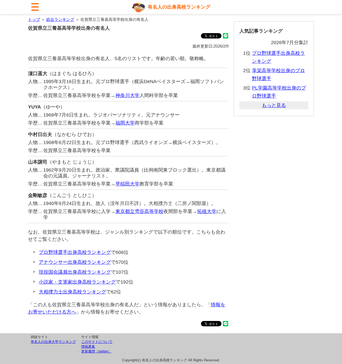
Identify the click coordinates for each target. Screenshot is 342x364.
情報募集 (88, 346)
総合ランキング (60, 19)
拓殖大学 (206, 211)
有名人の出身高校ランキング (179, 7)
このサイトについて (96, 342)
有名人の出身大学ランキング (53, 342)
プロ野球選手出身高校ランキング (75, 252)
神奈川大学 (127, 95)
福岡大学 (125, 123)
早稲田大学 (127, 184)
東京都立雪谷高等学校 (139, 211)
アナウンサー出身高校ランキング (75, 262)
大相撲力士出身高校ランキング (72, 292)
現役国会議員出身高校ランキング (75, 272)
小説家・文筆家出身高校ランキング (77, 282)
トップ (34, 19)
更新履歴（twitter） (96, 351)
